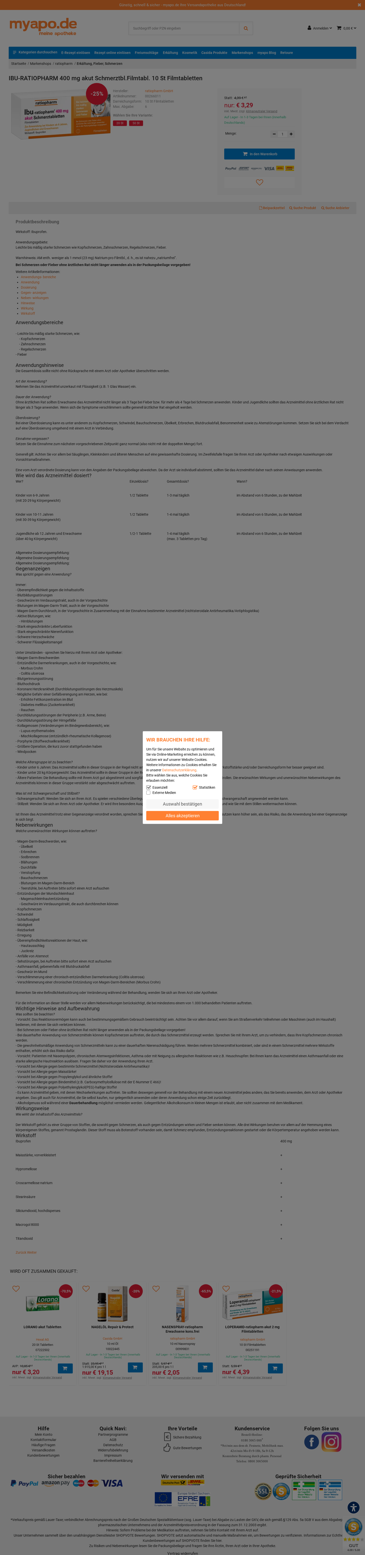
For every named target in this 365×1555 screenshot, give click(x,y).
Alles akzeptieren (183, 815)
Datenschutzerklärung (179, 770)
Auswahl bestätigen (182, 804)
